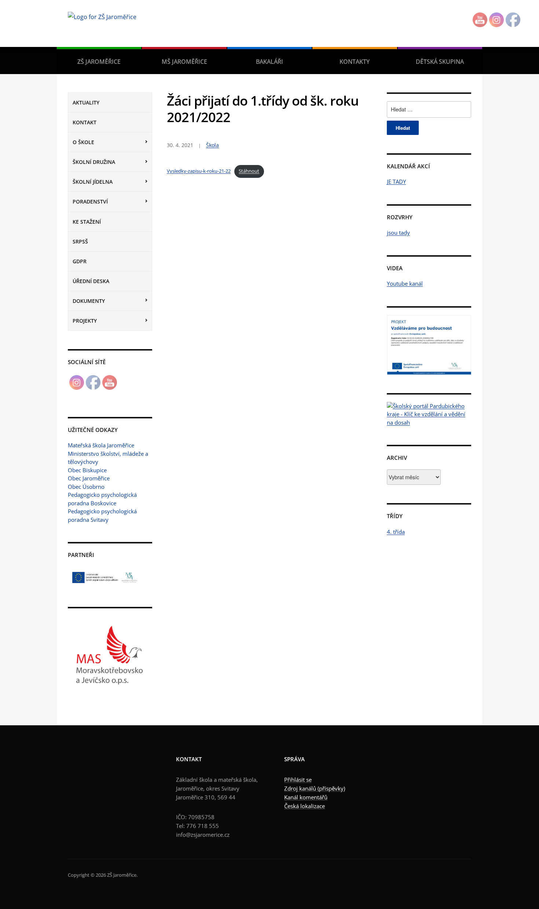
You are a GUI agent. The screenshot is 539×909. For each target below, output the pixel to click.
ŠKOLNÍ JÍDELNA (93, 181)
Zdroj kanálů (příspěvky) (314, 788)
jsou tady (398, 232)
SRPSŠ (80, 241)
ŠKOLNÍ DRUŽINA (94, 161)
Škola (212, 145)
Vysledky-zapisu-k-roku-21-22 (199, 171)
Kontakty (355, 62)
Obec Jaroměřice (89, 478)
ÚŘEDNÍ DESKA (91, 281)
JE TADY (396, 181)
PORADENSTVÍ (90, 201)
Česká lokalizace (304, 806)
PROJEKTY (85, 320)
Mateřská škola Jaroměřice (101, 445)
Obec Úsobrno (86, 486)
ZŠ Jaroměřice (99, 62)
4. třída (396, 531)
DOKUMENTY (89, 300)
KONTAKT (84, 122)
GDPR (80, 261)
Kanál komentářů (305, 797)
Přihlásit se (298, 779)
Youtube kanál (405, 283)
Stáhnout (249, 171)
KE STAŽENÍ (87, 221)
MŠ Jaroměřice (184, 62)
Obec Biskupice (87, 470)
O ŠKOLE (83, 142)
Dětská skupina (440, 62)
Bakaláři (269, 62)
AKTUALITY (86, 102)
